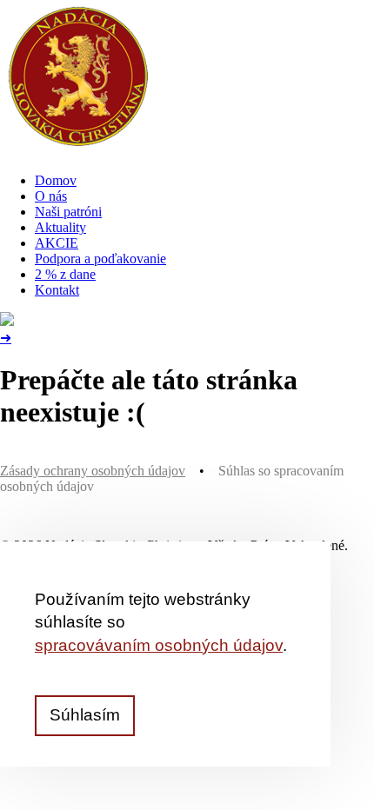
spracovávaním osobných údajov (159, 645)
